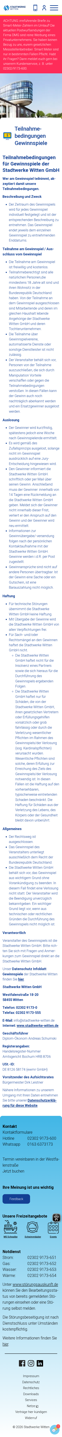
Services (31, 1400)
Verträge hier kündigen (31, 1412)
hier (5, 1344)
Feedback (16, 1199)
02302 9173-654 (41, 1275)
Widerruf (31, 1418)
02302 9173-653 (41, 1269)
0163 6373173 (40, 1144)
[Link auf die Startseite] (13, 8)
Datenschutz (31, 1382)
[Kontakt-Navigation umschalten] (35, 8)
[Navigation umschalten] (56, 8)
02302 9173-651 (41, 1257)
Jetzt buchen (13, 1171)
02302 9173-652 (41, 1263)
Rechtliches (31, 1388)
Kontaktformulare (17, 1132)
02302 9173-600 (41, 1138)
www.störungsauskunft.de (35, 1284)
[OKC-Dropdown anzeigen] (44, 8)
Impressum (31, 1376)
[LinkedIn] (40, 1363)
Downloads (31, 1394)
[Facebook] (22, 1363)
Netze (31, 1406)
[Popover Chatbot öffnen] (54, 1429)
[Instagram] (31, 1363)
